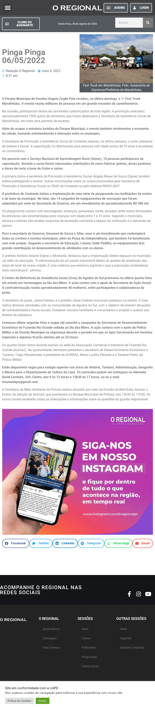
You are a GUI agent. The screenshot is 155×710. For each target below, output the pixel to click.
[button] (7, 7)
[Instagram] (138, 594)
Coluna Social (90, 666)
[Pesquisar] (148, 23)
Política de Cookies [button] (19, 700)
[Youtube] (148, 594)
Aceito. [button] (42, 700)
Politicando (89, 647)
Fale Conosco (51, 647)
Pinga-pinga (89, 657)
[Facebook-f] (129, 594)
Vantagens (50, 638)
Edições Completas (132, 647)
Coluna (86, 638)
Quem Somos (51, 629)
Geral (85, 629)
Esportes (125, 638)
